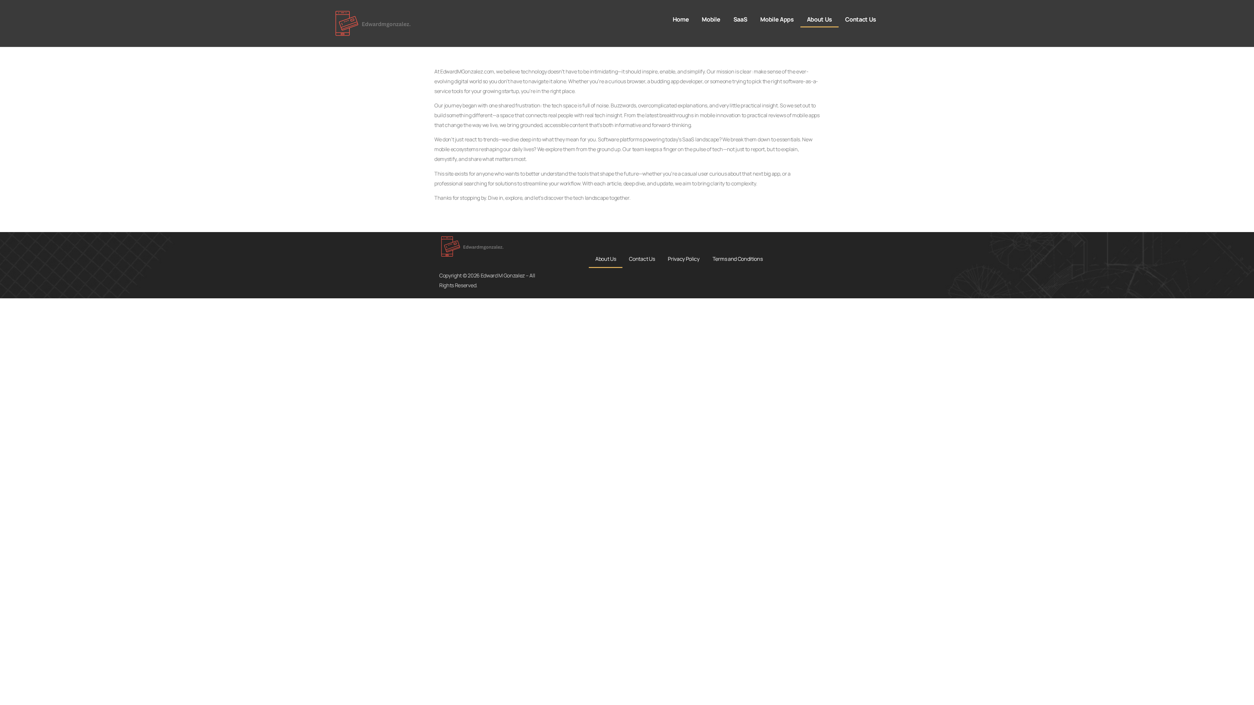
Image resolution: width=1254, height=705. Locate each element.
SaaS (740, 19)
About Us (819, 19)
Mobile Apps (777, 19)
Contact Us (860, 19)
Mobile (711, 19)
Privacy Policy (683, 258)
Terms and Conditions (738, 258)
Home (681, 19)
